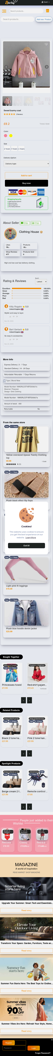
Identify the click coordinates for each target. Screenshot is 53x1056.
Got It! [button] (26, 545)
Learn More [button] (31, 537)
